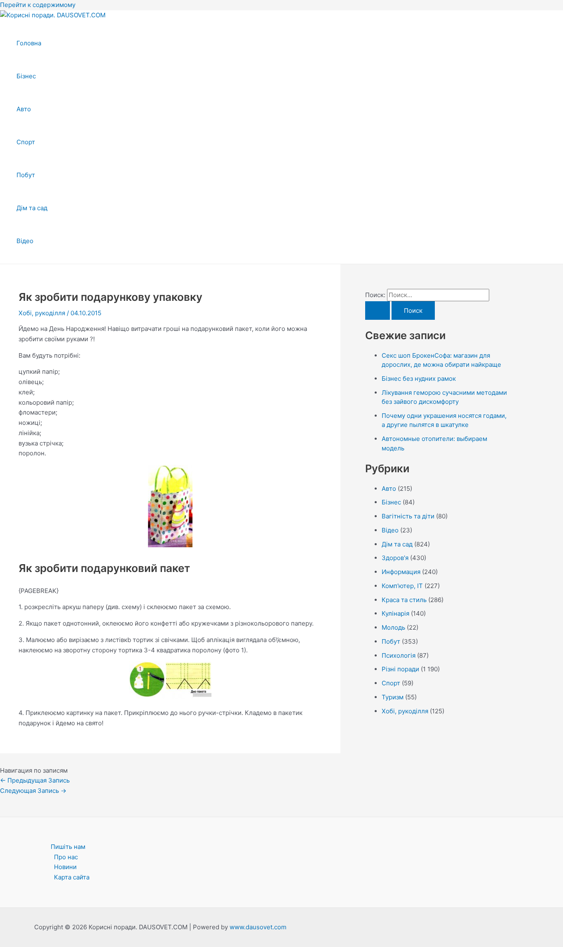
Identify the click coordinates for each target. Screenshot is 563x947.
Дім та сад (31, 208)
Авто (23, 109)
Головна (28, 43)
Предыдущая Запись (35, 780)
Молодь (393, 627)
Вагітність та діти (408, 516)
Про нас (66, 857)
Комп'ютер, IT (402, 586)
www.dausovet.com (258, 927)
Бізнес (26, 76)
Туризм (392, 697)
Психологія (398, 655)
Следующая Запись (33, 791)
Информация (401, 572)
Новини (65, 867)
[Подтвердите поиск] (377, 310)
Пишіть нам (68, 847)
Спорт (25, 142)
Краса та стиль (404, 600)
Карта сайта (71, 877)
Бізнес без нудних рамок (419, 378)
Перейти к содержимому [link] (37, 5)
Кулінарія (395, 613)
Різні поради (400, 669)
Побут (25, 175)
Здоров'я (395, 558)
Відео (24, 241)
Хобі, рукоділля (42, 313)
